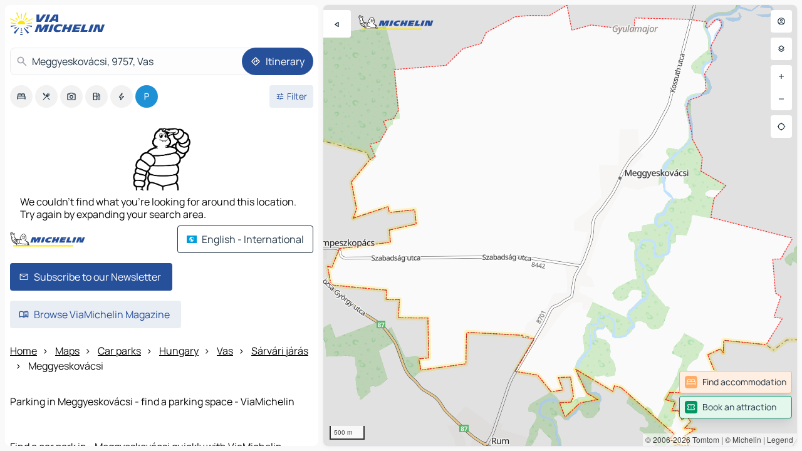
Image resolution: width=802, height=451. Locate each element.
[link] (735, 382)
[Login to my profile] (781, 21)
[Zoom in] (781, 76)
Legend (780, 439)
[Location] (781, 126)
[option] (21, 96)
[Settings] (781, 49)
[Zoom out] (781, 99)
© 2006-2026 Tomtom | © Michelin (703, 439)
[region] (560, 225)
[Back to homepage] (60, 24)
